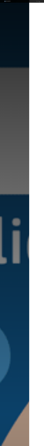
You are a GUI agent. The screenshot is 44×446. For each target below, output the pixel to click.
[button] (37, 1)
